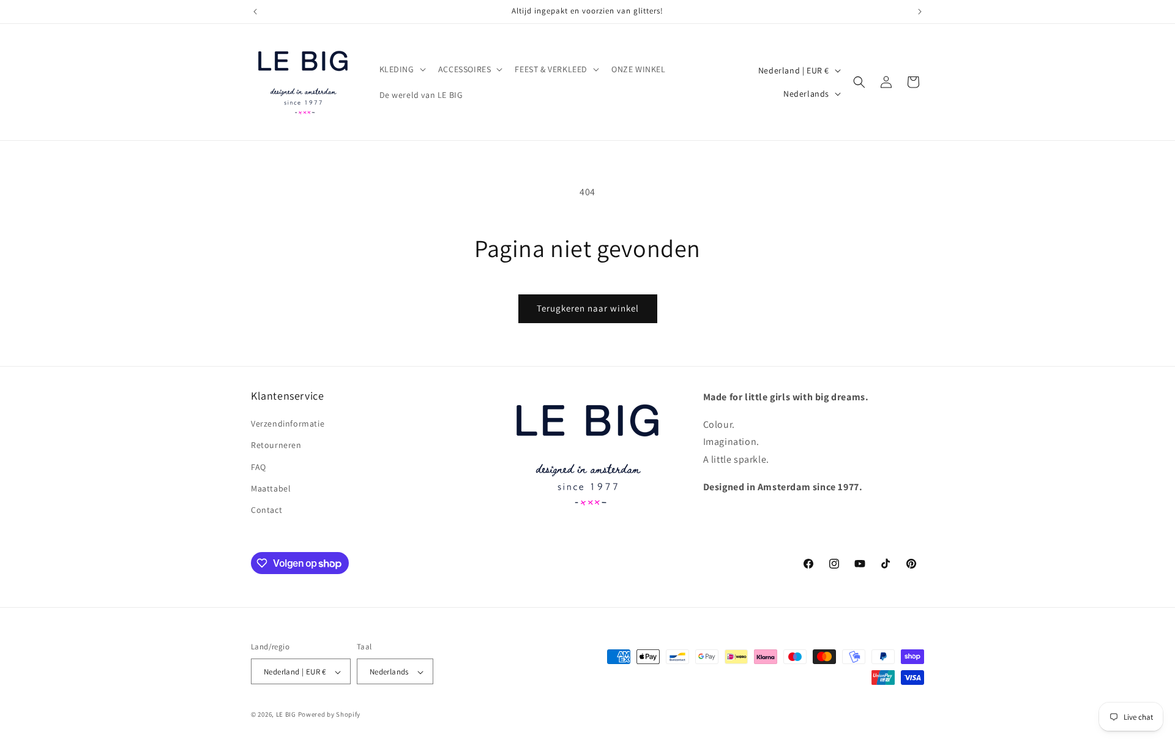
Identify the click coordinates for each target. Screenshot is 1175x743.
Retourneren (276, 445)
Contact (266, 509)
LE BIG (286, 715)
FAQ (258, 466)
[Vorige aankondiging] (255, 11)
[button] (401, 69)
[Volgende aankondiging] (919, 11)
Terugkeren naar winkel (588, 308)
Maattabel (271, 488)
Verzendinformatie (287, 424)
